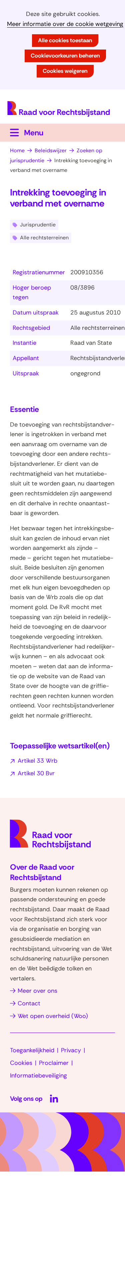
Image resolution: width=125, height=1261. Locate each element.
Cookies (21, 1063)
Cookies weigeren (65, 70)
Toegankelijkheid (32, 1050)
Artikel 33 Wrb (37, 761)
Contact (29, 1003)
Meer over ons (37, 991)
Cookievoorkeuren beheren (65, 55)
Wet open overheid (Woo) (53, 1016)
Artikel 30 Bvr (36, 773)
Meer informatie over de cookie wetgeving (65, 24)
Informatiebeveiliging (38, 1075)
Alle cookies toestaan (65, 40)
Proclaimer (54, 1063)
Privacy (71, 1050)
